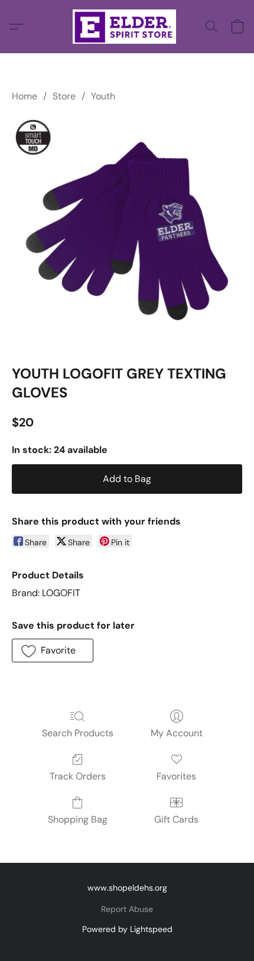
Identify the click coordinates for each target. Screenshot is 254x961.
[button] (127, 26)
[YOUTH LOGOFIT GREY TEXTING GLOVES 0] (127, 231)
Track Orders (78, 776)
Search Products (77, 733)
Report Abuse (127, 909)
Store (64, 96)
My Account (177, 733)
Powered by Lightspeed (127, 929)
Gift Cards (176, 819)
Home (24, 96)
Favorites (176, 776)
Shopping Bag (78, 819)
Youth (103, 96)
